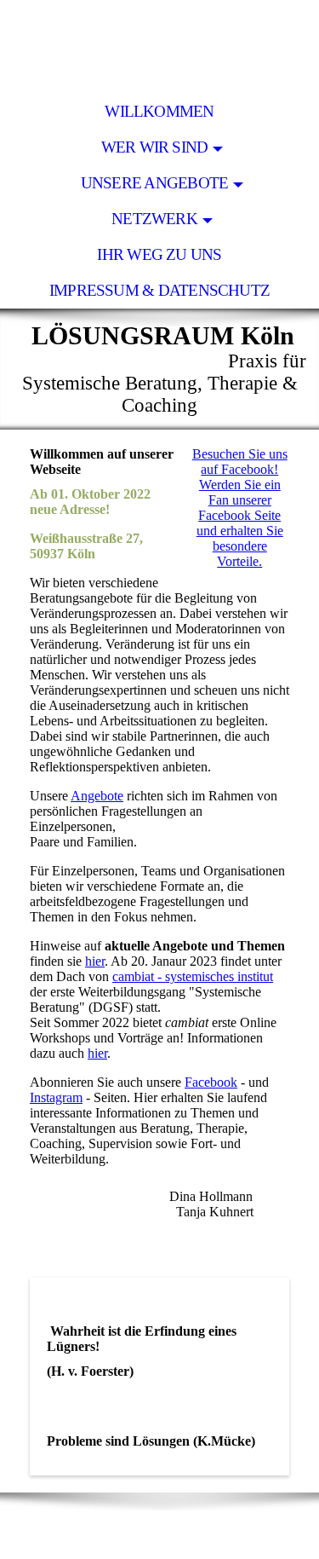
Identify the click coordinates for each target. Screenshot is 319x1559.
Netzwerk (154, 219)
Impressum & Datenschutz (159, 290)
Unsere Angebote (154, 183)
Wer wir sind (154, 147)
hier (95, 961)
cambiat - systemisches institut (192, 976)
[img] (159, 47)
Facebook (211, 1082)
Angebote (97, 795)
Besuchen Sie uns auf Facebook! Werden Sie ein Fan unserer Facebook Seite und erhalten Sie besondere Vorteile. (240, 508)
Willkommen (159, 111)
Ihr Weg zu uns (159, 254)
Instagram (56, 1097)
